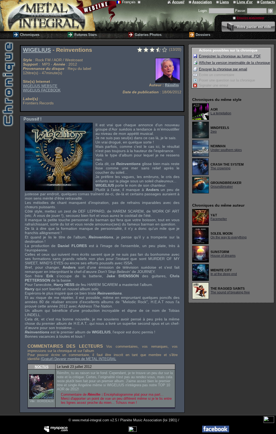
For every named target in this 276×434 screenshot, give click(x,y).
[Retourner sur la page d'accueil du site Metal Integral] (58, 15)
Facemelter (219, 219)
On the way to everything (229, 237)
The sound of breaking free (230, 292)
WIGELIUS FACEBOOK (42, 90)
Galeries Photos (148, 35)
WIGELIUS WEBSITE (40, 86)
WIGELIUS (37, 50)
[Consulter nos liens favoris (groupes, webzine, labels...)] (218, 2)
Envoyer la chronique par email (223, 69)
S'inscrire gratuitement (250, 17)
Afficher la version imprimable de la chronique (234, 63)
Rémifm (172, 85)
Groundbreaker (222, 187)
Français (129, 2)
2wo (214, 132)
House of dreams (223, 256)
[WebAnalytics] (269, 422)
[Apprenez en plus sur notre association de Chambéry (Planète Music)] (190, 2)
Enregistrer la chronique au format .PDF (230, 56)
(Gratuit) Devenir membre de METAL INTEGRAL (78, 359)
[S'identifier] (270, 10)
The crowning (220, 168)
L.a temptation (221, 113)
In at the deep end (224, 274)
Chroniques (29, 35)
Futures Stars (85, 35)
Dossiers (203, 35)
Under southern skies (226, 150)
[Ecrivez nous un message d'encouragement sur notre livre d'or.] (235, 2)
